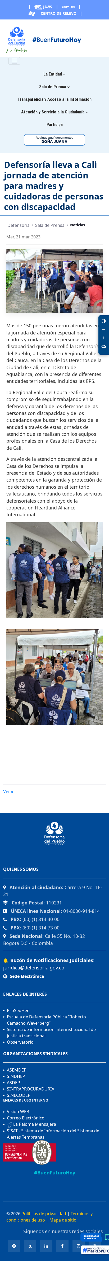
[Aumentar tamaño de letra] (103, 338)
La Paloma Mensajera (34, 1124)
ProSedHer (18, 1010)
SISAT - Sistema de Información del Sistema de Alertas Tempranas (53, 1134)
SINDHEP (16, 1076)
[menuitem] (54, 74)
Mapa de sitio (62, 1220)
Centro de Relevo (58, 13)
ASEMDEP (16, 1070)
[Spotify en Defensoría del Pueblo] (14, 1246)
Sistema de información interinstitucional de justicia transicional (51, 1033)
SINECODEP (18, 1095)
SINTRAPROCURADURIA (30, 1089)
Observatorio (20, 1042)
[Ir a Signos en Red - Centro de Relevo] (103, 346)
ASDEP (13, 1082)
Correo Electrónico (25, 1118)
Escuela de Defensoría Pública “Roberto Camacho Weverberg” (46, 1020)
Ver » (8, 791)
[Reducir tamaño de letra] (103, 329)
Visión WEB (18, 1111)
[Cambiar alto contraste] (103, 321)
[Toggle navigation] (14, 61)
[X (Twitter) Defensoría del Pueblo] (30, 1246)
